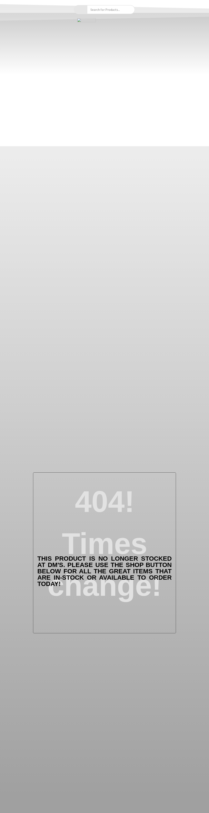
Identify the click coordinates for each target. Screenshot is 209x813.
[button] (104, 140)
